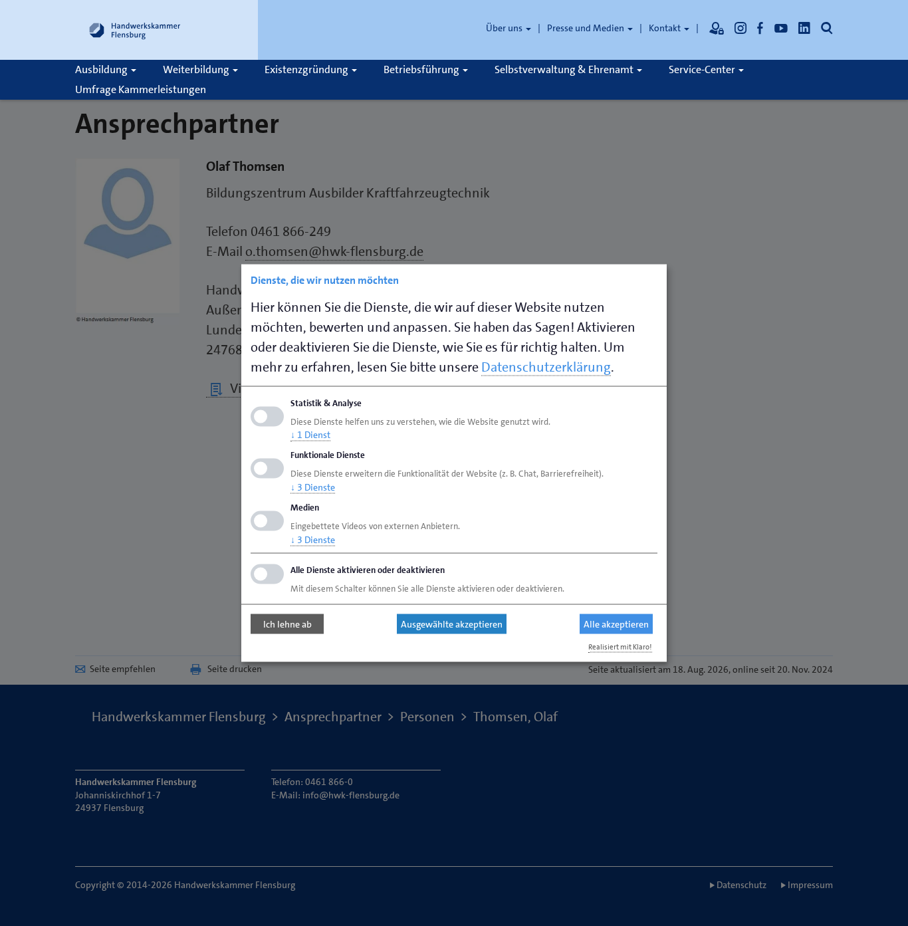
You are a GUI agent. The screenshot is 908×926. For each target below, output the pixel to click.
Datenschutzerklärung (546, 366)
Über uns (505, 28)
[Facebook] (760, 28)
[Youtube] (781, 28)
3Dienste (312, 487)
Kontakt (666, 28)
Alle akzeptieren (616, 624)
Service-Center (703, 69)
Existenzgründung (307, 69)
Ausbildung (102, 69)
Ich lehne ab (287, 624)
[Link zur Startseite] (135, 30)
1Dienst (310, 435)
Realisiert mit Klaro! (620, 646)
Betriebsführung (422, 69)
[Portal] (716, 28)
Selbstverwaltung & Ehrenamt (565, 69)
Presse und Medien (586, 28)
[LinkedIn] (804, 28)
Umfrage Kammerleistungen (140, 89)
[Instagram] (740, 28)
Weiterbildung (197, 69)
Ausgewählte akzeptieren (452, 624)
